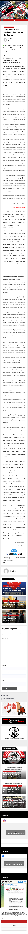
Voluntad (13, 771)
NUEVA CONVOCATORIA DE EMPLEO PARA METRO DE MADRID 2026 (13, 759)
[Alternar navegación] (14, 20)
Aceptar (14, 921)
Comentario (5, 638)
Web (3, 680)
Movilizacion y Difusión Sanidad (9, 586)
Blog (5, 756)
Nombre (4, 665)
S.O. (11, 38)
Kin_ (13, 762)
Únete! (14, 550)
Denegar (14, 925)
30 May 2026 (7, 776)
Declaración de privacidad (17, 932)
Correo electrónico (6, 673)
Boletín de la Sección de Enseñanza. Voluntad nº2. (11, 773)
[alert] (14, 698)
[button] (26, 909)
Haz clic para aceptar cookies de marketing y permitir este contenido (16, 832)
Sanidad (18, 586)
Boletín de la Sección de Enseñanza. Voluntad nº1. (11, 788)
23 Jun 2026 (7, 762)
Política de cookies (8, 932)
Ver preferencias (14, 928)
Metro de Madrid (10, 756)
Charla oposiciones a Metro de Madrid (13, 803)
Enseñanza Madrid (7, 771)
